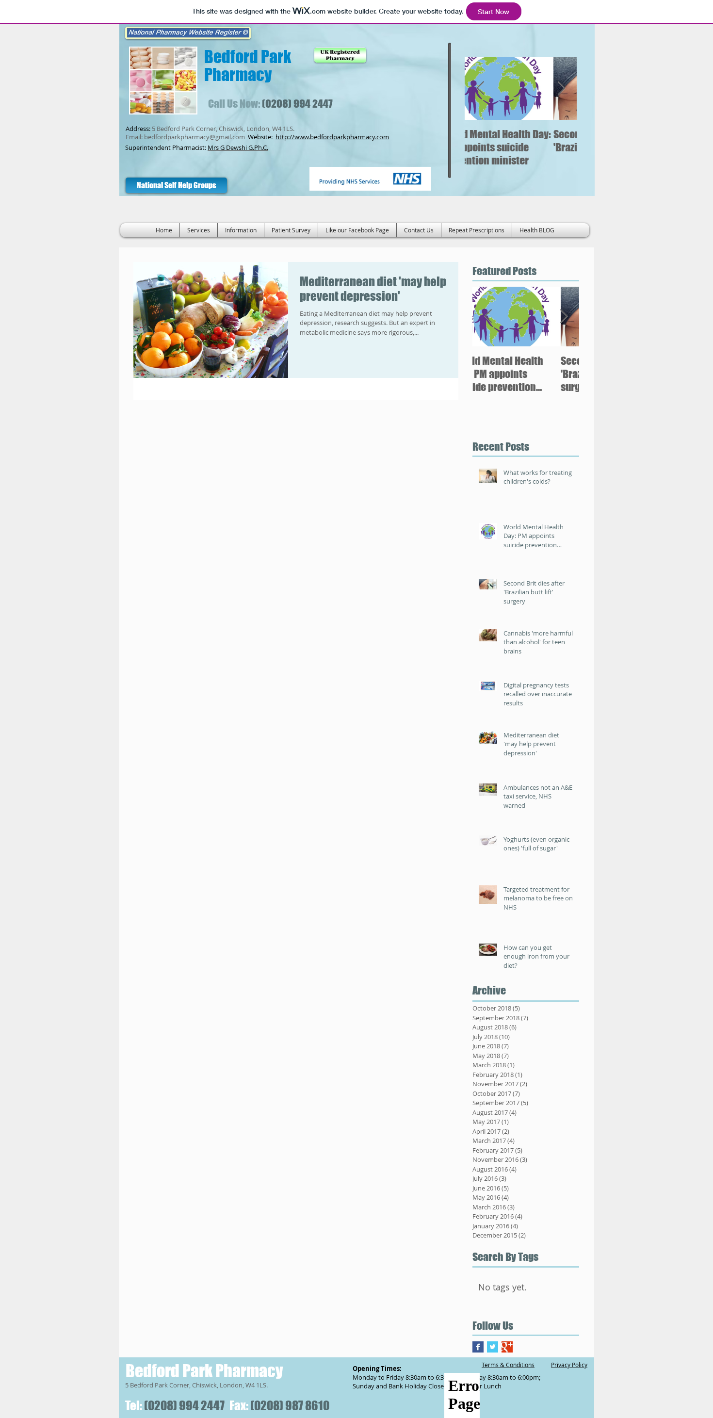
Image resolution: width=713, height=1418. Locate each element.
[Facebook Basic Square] (478, 1347)
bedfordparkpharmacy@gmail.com (194, 136)
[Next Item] (561, 88)
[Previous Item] (480, 88)
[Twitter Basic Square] (492, 1347)
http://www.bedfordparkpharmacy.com (332, 136)
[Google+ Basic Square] (507, 1347)
